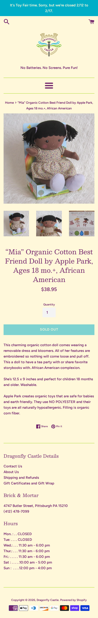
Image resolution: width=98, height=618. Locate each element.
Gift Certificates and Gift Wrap (29, 483)
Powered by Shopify (73, 600)
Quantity (49, 304)
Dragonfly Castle (48, 600)
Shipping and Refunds (21, 477)
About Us (11, 472)
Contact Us (13, 466)
